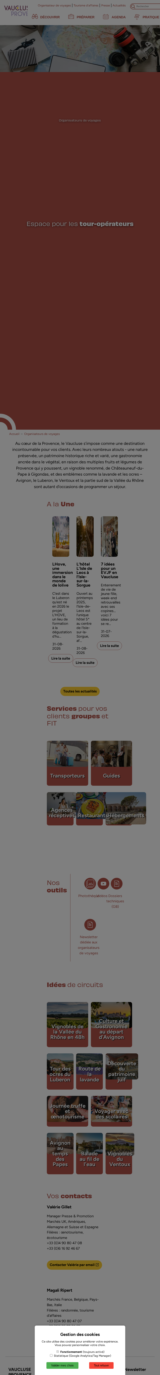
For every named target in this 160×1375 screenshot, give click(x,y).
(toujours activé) (82, 1352)
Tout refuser (101, 1365)
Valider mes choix (62, 1365)
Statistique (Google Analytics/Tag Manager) (82, 1355)
